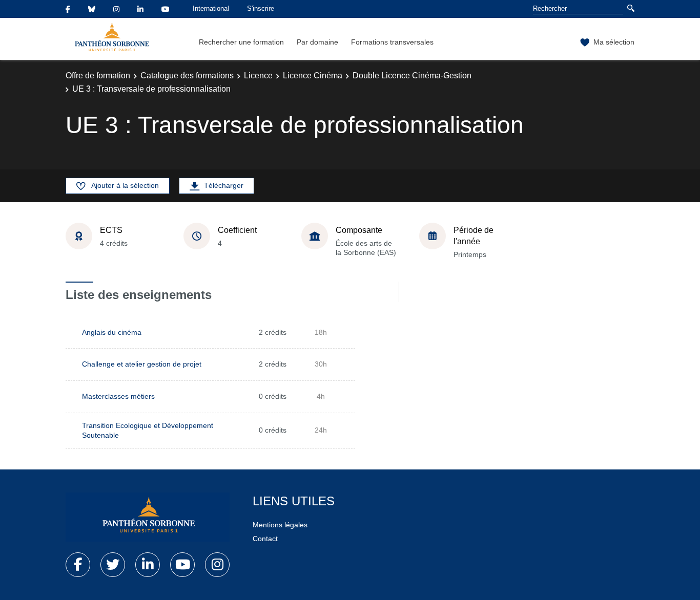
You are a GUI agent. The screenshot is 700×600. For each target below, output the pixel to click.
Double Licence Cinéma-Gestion (412, 75)
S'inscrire (260, 8)
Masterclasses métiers (118, 396)
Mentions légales (280, 525)
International (211, 8)
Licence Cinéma (312, 75)
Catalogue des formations (187, 75)
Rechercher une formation (241, 42)
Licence (258, 75)
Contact (265, 538)
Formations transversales (392, 42)
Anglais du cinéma (111, 332)
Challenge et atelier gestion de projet (141, 364)
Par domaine (317, 42)
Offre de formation (98, 75)
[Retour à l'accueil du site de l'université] (148, 517)
